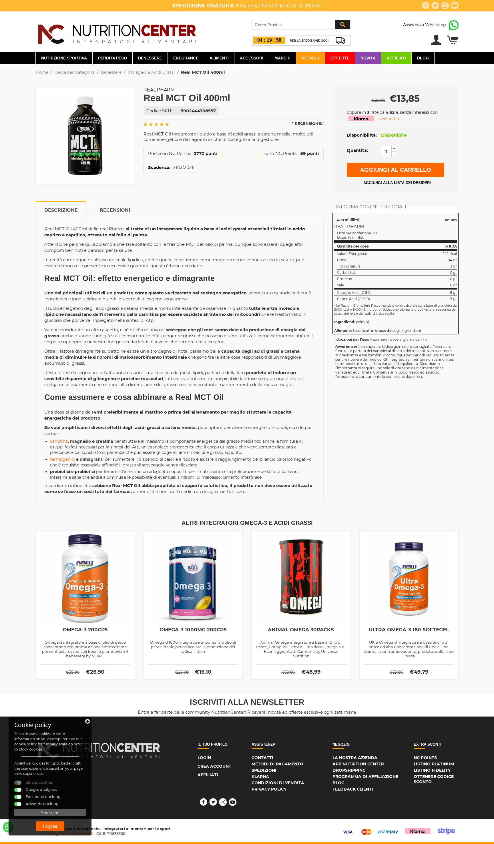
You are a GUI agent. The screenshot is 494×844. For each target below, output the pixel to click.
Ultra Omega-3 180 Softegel (409, 629)
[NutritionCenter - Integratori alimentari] (116, 32)
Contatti (262, 757)
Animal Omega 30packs (301, 629)
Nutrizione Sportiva (64, 58)
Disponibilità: (362, 135)
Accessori (251, 58)
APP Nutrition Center (358, 764)
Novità (368, 58)
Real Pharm (159, 90)
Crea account (214, 766)
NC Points (425, 757)
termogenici (62, 459)
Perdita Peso (112, 58)
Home (42, 72)
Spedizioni (264, 770)
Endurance (185, 58)
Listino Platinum (434, 764)
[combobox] (301, 24)
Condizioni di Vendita (278, 782)
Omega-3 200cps (85, 629)
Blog (423, 58)
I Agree (50, 826)
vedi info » (389, 118)
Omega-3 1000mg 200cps (193, 629)
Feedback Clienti (352, 789)
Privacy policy (269, 789)
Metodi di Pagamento (277, 764)
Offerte (339, 58)
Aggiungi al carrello (395, 170)
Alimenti (219, 58)
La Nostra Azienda (354, 757)
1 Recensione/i (308, 123)
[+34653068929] (8, 827)
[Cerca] (342, 24)
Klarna (260, 776)
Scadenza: (159, 167)
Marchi (282, 58)
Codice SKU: (159, 110)
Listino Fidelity (432, 770)
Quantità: (357, 150)
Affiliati (396, 58)
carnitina (59, 441)
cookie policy (25, 744)
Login (204, 757)
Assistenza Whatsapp (424, 24)
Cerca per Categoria (75, 72)
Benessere (150, 58)
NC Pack (310, 58)
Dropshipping (349, 770)
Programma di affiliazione (365, 776)
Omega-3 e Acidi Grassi (151, 72)
